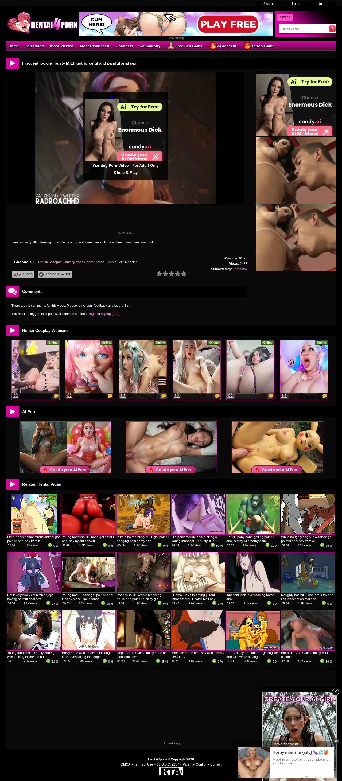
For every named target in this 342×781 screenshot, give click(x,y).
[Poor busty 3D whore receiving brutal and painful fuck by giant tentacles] (143, 591)
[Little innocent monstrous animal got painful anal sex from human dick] (34, 533)
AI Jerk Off (226, 46)
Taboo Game (262, 46)
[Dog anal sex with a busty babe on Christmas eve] (143, 649)
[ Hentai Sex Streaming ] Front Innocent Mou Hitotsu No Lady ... (195, 597)
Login (296, 4)
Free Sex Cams (188, 46)
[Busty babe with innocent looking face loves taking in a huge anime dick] (88, 649)
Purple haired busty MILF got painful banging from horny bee (143, 539)
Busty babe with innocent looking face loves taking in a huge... (86, 655)
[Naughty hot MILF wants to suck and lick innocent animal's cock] (308, 591)
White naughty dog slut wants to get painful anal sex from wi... (306, 539)
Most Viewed (61, 46)
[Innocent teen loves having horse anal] (253, 591)
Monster (131, 262)
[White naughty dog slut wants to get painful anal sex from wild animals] (308, 533)
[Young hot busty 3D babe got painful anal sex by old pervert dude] (88, 533)
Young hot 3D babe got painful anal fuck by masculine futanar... (87, 597)
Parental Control (195, 764)
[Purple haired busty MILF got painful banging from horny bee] (143, 533)
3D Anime (42, 262)
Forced (112, 262)
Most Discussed (94, 46)
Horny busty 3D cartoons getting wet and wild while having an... (252, 655)
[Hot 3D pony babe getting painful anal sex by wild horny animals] (253, 533)
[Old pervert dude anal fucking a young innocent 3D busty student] (198, 533)
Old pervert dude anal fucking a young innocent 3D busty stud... (194, 539)
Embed (27, 274)
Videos (285, 17)
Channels (124, 46)
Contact (215, 764)
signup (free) (110, 314)
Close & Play (126, 172)
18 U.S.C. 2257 (168, 764)
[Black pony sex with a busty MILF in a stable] (308, 649)
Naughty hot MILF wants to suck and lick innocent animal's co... (307, 597)
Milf (120, 262)
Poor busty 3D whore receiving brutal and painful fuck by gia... (139, 597)
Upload (323, 4)
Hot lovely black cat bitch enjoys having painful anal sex (30, 597)
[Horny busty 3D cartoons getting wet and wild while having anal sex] (253, 649)
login (92, 314)
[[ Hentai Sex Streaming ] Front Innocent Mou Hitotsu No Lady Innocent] (198, 591)
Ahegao (56, 262)
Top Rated (34, 46)
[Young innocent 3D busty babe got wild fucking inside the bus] (34, 649)
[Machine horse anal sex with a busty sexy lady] (198, 649)
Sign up (269, 4)
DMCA (125, 764)
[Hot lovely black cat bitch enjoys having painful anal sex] (34, 591)
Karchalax (240, 269)
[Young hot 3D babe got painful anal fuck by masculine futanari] (88, 591)
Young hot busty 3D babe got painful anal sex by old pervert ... (88, 539)
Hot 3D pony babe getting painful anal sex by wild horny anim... (250, 539)
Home (13, 46)
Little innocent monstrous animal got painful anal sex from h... (33, 539)
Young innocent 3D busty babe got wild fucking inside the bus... (32, 655)
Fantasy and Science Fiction (84, 262)
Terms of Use (143, 764)
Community (149, 46)
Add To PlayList (58, 274)
